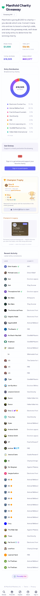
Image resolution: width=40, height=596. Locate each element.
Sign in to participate (20, 168)
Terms (26, 587)
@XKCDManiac (16, 190)
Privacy (33, 587)
